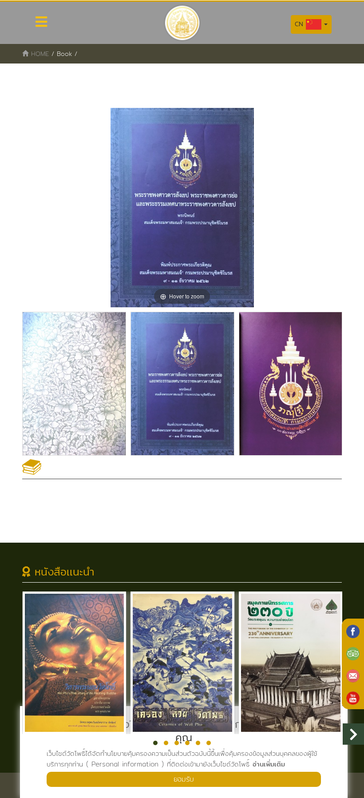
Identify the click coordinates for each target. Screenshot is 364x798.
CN (300, 24)
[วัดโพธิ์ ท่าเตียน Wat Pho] (353, 631)
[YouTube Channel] (353, 697)
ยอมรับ (184, 779)
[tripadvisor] (353, 653)
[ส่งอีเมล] (353, 675)
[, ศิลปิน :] (74, 384)
